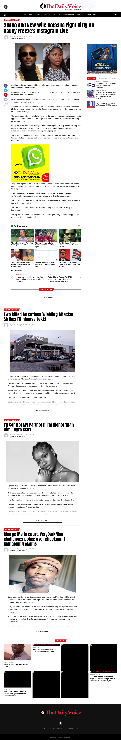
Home (24, 14)
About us (51, 729)
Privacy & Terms (73, 729)
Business (47, 14)
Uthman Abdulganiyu (18, 38)
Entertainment (68, 14)
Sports (79, 14)
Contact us (61, 729)
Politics (32, 14)
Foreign (88, 14)
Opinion (96, 14)
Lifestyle (56, 14)
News (39, 14)
